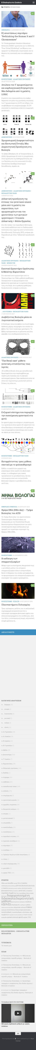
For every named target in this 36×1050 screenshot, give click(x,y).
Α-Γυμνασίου (7, 732)
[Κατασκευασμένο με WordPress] (15, 1038)
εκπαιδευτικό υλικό (9, 193)
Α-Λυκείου (6, 736)
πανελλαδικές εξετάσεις (20, 912)
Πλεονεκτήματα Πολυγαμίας (15, 604)
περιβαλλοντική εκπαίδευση (16, 914)
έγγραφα (6, 777)
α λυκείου (23, 883)
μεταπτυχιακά (8, 818)
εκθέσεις (6, 782)
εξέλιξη (16, 601)
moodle (10, 883)
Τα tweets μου (6, 946)
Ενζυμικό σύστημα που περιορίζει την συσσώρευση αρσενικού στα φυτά (17, 415)
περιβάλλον (5, 915)
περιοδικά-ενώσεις (9, 836)
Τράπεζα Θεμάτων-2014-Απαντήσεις (15, 855)
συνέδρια (6, 850)
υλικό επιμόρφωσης (10, 864)
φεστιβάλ (6, 868)
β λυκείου (15, 891)
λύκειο (29, 907)
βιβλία (5, 750)
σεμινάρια (5, 30)
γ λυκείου (29, 891)
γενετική (22, 890)
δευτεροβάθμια (21, 893)
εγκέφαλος (22, 902)
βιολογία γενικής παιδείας (15, 888)
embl (6, 883)
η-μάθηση (27, 905)
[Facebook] (33, 632)
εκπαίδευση (28, 902)
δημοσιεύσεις (6, 137)
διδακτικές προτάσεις (21, 79)
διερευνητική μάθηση (17, 899)
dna (2, 883)
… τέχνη (5, 727)
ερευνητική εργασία (10, 800)
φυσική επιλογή (12, 917)
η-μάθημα (22, 905)
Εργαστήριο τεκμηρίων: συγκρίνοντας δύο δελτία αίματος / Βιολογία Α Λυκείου (17, 983)
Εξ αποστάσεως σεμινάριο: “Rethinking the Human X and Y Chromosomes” (18, 36)
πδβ (31, 912)
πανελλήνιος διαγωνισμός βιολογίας (19, 910)
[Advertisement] (15, 666)
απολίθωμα (13, 885)
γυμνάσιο (5, 893)
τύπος (5, 859)
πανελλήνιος (7, 832)
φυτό (21, 917)
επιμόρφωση (7, 795)
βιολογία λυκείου (27, 888)
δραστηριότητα (15, 902)
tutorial (15, 883)
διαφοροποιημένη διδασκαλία (15, 897)
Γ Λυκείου (6, 759)
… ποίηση (6, 723)
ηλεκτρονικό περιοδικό (7, 907)
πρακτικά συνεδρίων (10, 841)
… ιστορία (6, 709)
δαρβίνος (12, 893)
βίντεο (18, 886)
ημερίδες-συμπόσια (9, 507)
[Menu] (33, 2)
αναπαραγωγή (5, 885)
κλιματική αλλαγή (20, 907)
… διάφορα (6, 705)
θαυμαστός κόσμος (9, 809)
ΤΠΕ (18, 883)
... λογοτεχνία (6, 311)
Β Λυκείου (6, 741)
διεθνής (5, 773)
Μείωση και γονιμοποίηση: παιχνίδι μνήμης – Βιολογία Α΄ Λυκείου (16, 958)
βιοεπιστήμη (6, 79)
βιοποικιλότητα (6, 891)
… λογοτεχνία (7, 714)
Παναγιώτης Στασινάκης (11, 956)
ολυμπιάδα (6, 823)
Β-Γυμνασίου (7, 745)
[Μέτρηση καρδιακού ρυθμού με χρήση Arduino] (18, 1013)
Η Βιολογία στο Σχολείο (11, 2)
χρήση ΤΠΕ (11, 263)
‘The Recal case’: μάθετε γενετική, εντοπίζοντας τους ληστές (15, 363)
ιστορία (5, 814)
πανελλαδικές (8, 827)
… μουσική (6, 718)
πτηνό (25, 915)
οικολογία (4, 910)
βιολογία (25, 886)
